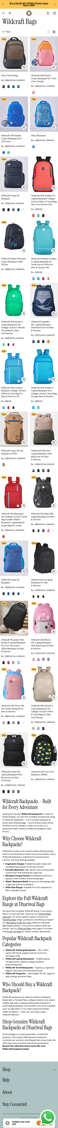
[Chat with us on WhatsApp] (48, 1118)
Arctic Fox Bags (14, 931)
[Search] (10, 13)
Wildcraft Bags (24, 928)
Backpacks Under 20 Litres (18, 922)
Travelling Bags (9, 919)
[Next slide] (54, 4)
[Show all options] (23, 210)
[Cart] (54, 13)
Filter (8, 31)
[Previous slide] (3, 4)
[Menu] (3, 13)
